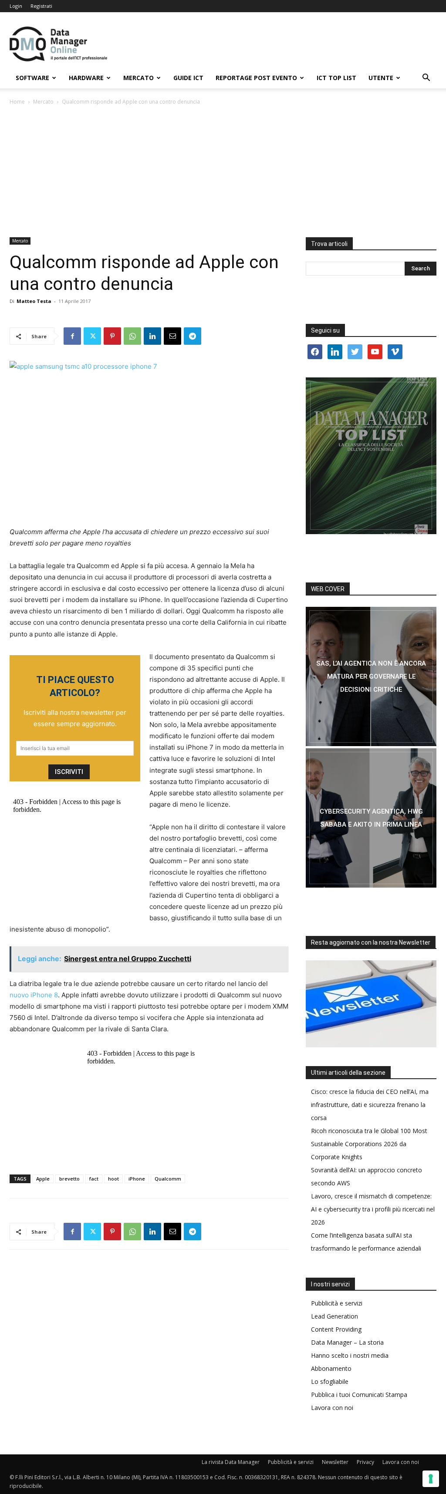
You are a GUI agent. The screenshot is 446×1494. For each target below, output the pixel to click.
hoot (113, 1178)
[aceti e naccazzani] (371, 818)
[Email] (172, 336)
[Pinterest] (112, 336)
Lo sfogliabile (329, 1381)
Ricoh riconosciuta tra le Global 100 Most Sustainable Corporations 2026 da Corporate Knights (369, 1144)
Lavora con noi (332, 1407)
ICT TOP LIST (336, 78)
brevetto (69, 1178)
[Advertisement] (223, 172)
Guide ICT (188, 78)
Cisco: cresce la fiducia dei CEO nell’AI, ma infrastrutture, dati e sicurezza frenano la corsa (370, 1104)
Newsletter (335, 1462)
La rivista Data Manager (231, 1462)
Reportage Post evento (256, 78)
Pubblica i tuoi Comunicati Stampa (359, 1394)
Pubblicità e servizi (336, 1303)
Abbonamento (331, 1368)
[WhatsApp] (132, 336)
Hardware (86, 78)
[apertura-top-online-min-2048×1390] (371, 455)
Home (17, 101)
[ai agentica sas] (371, 676)
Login (16, 6)
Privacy (365, 1462)
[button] (426, 78)
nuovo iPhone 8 (34, 995)
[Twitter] (92, 336)
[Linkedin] (152, 336)
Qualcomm (168, 1178)
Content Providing (336, 1329)
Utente (380, 78)
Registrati (41, 6)
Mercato (138, 78)
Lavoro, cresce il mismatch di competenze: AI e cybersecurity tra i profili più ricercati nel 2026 (373, 1209)
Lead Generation (334, 1316)
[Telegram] (192, 336)
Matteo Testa (34, 301)
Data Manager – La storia (347, 1342)
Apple (43, 1178)
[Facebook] (72, 336)
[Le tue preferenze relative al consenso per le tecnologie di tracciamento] (430, 1478)
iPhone (136, 1178)
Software (32, 78)
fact (93, 1178)
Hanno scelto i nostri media (350, 1355)
